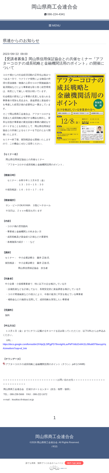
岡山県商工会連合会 (54, 7)
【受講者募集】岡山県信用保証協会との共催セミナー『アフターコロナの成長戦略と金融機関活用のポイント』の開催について (53, 63)
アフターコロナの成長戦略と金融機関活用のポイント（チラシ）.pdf (40, 364)
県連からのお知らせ (21, 41)
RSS (55, 446)
